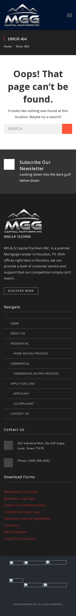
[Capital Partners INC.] (22, 14)
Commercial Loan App (22, 511)
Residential (20, 343)
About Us (18, 333)
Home (8, 46)
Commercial (20, 363)
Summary (12, 525)
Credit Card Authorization (24, 505)
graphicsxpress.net (25, 604)
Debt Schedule (15, 532)
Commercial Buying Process (36, 373)
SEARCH (67, 129)
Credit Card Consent (20, 538)
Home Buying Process (31, 353)
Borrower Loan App (19, 498)
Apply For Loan (23, 383)
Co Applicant (24, 403)
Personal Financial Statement (27, 518)
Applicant (21, 393)
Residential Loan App (21, 491)
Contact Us (20, 413)
